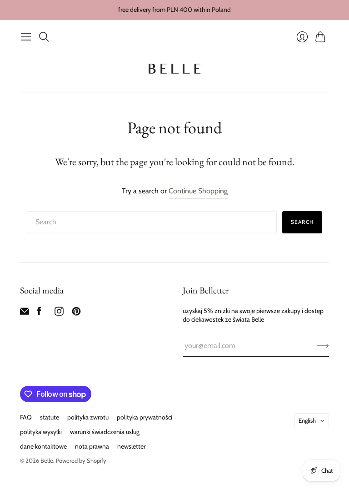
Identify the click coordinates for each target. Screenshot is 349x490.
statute (49, 417)
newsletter (131, 446)
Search (302, 221)
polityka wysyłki (41, 432)
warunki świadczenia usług (105, 432)
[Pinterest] (76, 313)
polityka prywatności (144, 417)
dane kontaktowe (43, 446)
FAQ (26, 417)
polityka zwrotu (88, 417)
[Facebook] (39, 313)
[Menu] (25, 36)
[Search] (44, 36)
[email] (24, 313)
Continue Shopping (198, 191)
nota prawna (92, 446)
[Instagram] (59, 313)
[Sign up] (323, 345)
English (307, 420)
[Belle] (174, 69)
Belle (46, 460)
